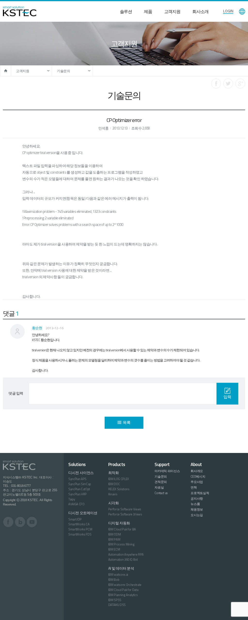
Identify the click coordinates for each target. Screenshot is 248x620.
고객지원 (172, 11)
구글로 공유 (240, 83)
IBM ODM (114, 534)
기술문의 (63, 70)
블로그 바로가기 (20, 522)
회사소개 (200, 11)
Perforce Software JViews (125, 514)
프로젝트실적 (200, 492)
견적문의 (161, 481)
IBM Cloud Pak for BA (122, 529)
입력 (227, 397)
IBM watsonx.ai (118, 574)
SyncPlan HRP (77, 494)
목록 (126, 422)
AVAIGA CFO (76, 504)
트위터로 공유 (228, 83)
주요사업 (197, 481)
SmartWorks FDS (79, 534)
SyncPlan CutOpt (79, 489)
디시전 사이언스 (81, 472)
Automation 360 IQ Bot (123, 559)
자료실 (159, 487)
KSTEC (20, 11)
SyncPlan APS (77, 478)
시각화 (113, 503)
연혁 (194, 487)
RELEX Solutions (119, 489)
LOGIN (228, 10)
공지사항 (197, 498)
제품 (148, 11)
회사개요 (197, 470)
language (242, 11)
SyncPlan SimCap (79, 484)
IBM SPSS (114, 599)
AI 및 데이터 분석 (121, 568)
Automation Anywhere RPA (126, 554)
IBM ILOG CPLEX (118, 478)
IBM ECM (114, 549)
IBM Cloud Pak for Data (123, 589)
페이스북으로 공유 (216, 83)
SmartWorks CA (79, 524)
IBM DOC (114, 484)
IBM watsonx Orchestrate (125, 584)
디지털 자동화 (119, 523)
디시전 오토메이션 (82, 513)
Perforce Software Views (124, 509)
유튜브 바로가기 (31, 522)
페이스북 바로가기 (8, 522)
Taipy (71, 499)
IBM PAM (114, 539)
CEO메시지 (198, 476)
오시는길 (197, 515)
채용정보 (197, 509)
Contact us (161, 492)
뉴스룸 (195, 503)
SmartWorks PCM (80, 529)
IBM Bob (113, 579)
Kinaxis (112, 494)
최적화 (113, 472)
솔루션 (126, 11)
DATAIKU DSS (117, 604)
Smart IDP (75, 519)
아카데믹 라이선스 (167, 470)
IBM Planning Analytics (123, 594)
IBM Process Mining (121, 544)
